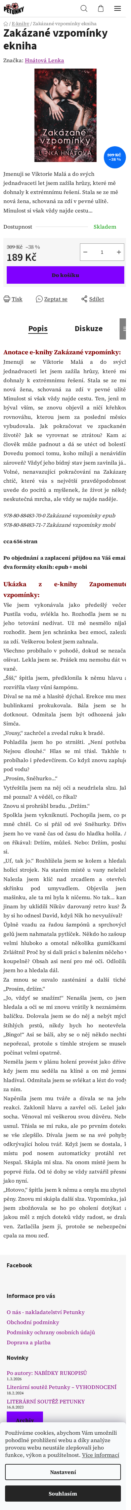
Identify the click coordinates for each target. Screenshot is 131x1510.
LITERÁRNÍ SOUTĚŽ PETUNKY (46, 1402)
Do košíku (65, 275)
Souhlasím (63, 1493)
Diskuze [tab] (89, 328)
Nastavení (63, 1472)
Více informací (100, 1455)
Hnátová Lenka (44, 60)
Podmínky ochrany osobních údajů (51, 1332)
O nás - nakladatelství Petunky (46, 1312)
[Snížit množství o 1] (85, 252)
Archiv (25, 1420)
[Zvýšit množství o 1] (119, 252)
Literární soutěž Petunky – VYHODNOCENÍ (62, 1387)
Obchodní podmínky (33, 1322)
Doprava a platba (29, 1342)
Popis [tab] (38, 328)
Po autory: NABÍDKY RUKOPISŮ (47, 1373)
